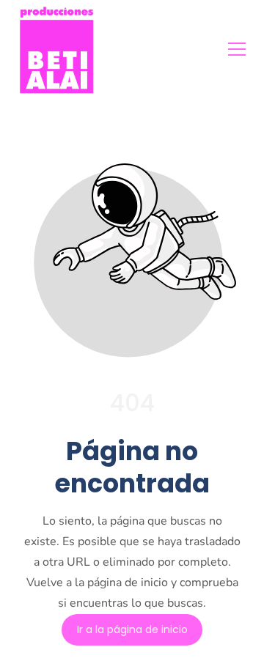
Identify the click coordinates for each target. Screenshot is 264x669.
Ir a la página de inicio (132, 629)
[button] (237, 49)
